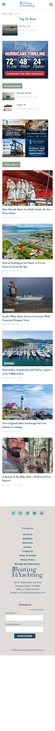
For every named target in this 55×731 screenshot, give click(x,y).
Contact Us (27, 551)
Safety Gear (11, 470)
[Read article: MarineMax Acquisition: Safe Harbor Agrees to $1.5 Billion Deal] (27, 348)
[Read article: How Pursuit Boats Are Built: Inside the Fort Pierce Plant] (27, 188)
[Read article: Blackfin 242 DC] (8, 96)
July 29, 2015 (25, 30)
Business (9, 310)
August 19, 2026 (10, 217)
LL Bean (17, 14)
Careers (27, 547)
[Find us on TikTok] (27, 513)
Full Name (11, 613)
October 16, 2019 (24, 97)
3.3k (34, 30)
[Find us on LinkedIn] (41, 513)
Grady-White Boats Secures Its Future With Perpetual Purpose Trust (26, 318)
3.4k (36, 109)
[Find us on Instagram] (20, 513)
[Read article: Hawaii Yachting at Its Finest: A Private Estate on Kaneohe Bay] (27, 241)
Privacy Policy (27, 559)
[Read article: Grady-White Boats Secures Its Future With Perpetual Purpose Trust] (27, 295)
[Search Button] (51, 4)
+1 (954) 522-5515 (31, 589)
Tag (10, 14)
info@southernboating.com (33, 592)
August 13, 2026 (10, 378)
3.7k (20, 431)
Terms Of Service (27, 555)
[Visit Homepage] (27, 5)
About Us (27, 534)
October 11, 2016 (24, 109)
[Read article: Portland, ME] (10, 30)
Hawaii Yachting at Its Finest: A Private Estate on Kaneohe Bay (24, 264)
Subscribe (27, 542)
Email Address (13, 624)
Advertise (27, 538)
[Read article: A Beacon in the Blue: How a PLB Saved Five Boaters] (27, 455)
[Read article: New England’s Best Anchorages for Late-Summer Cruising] (27, 402)
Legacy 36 (21, 104)
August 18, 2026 (10, 271)
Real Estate (11, 256)
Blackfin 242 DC (24, 92)
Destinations (12, 417)
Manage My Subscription (27, 563)
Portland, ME (24, 26)
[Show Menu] (3, 4)
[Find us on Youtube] (34, 513)
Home (4, 14)
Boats (8, 203)
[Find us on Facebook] (13, 513)
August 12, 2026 (10, 431)
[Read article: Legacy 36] (8, 107)
